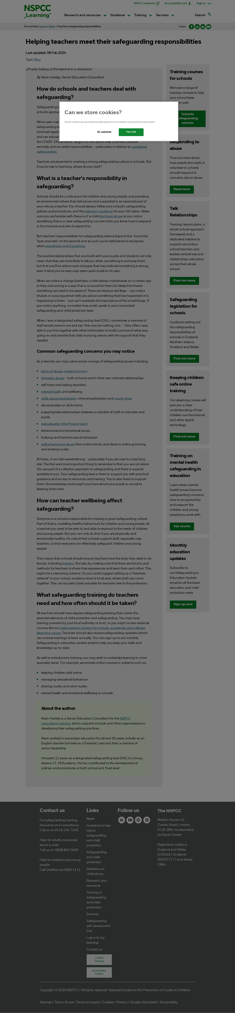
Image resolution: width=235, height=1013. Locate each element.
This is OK (131, 132)
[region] (118, 121)
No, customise (104, 132)
